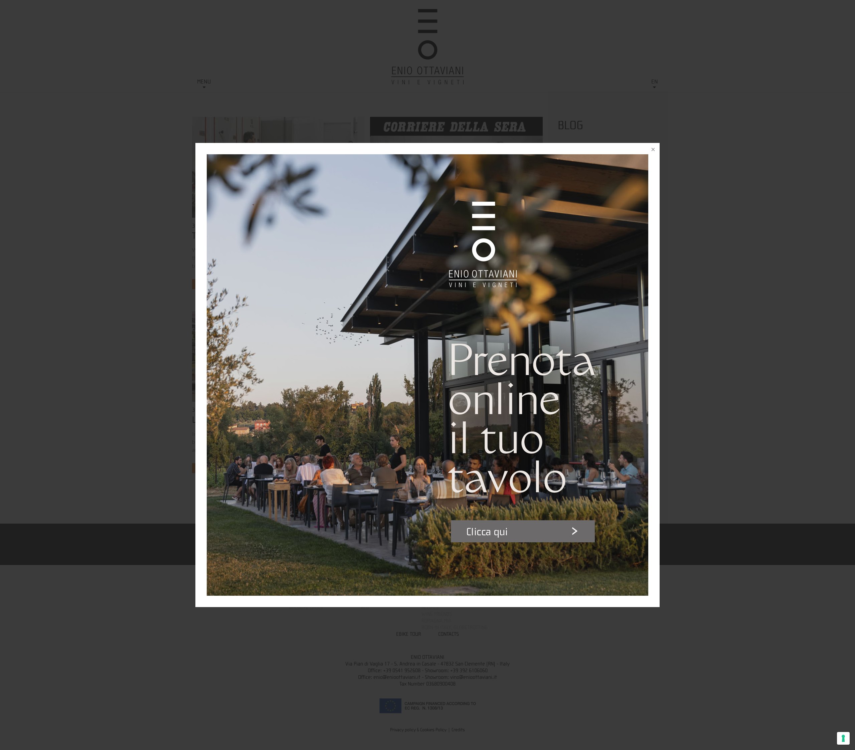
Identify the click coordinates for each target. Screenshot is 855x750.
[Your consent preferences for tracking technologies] (843, 738)
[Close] (653, 149)
